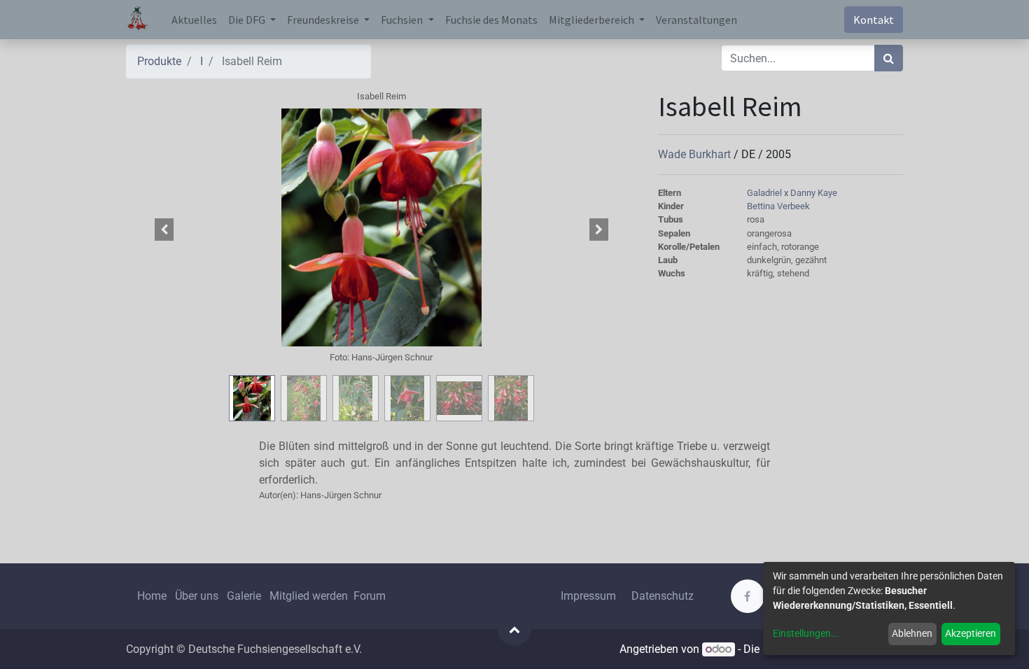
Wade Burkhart (696, 154)
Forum (370, 596)
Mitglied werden (310, 596)
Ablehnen (912, 633)
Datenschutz (662, 596)
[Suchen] (888, 58)
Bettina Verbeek (778, 206)
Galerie (244, 596)
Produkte (159, 61)
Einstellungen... (806, 633)
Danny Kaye (813, 193)
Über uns (196, 596)
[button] (164, 230)
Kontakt (873, 20)
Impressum (588, 596)
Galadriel (765, 193)
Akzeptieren (970, 633)
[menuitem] (194, 20)
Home (152, 596)
